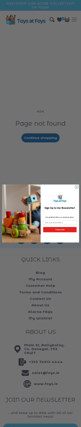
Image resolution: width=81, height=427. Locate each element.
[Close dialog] (76, 187)
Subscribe (59, 229)
